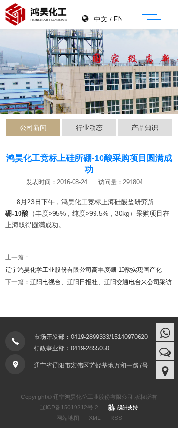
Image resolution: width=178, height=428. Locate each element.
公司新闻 (33, 127)
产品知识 (144, 127)
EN (118, 19)
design (123, 407)
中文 (100, 19)
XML (95, 418)
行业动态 (89, 127)
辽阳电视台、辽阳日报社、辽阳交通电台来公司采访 (101, 282)
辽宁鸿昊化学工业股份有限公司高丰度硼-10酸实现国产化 (83, 269)
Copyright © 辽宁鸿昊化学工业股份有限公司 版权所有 (89, 397)
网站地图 (67, 418)
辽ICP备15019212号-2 (69, 407)
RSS (116, 418)
